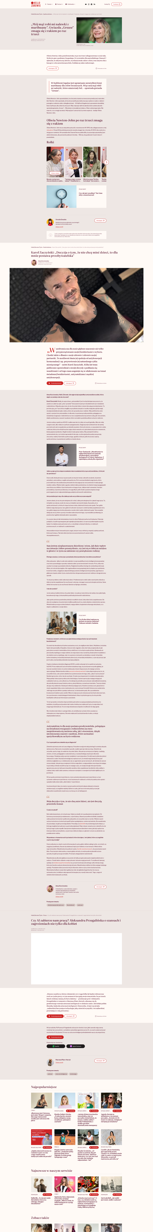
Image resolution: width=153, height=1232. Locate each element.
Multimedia (70, 4)
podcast (50, 1074)
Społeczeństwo (47, 14)
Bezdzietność (70, 905)
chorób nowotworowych (84, 849)
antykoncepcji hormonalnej (61, 863)
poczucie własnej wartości (77, 671)
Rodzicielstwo (47, 247)
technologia (73, 1074)
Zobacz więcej (55, 173)
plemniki (82, 824)
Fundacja (115, 4)
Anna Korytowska (43, 261)
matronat (80, 905)
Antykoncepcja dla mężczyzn (56, 905)
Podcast (59, 4)
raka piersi (50, 130)
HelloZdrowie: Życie (36, 14)
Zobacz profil (59, 226)
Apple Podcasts (77, 1046)
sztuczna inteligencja (61, 1074)
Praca (45, 915)
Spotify (57, 1046)
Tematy (49, 4)
